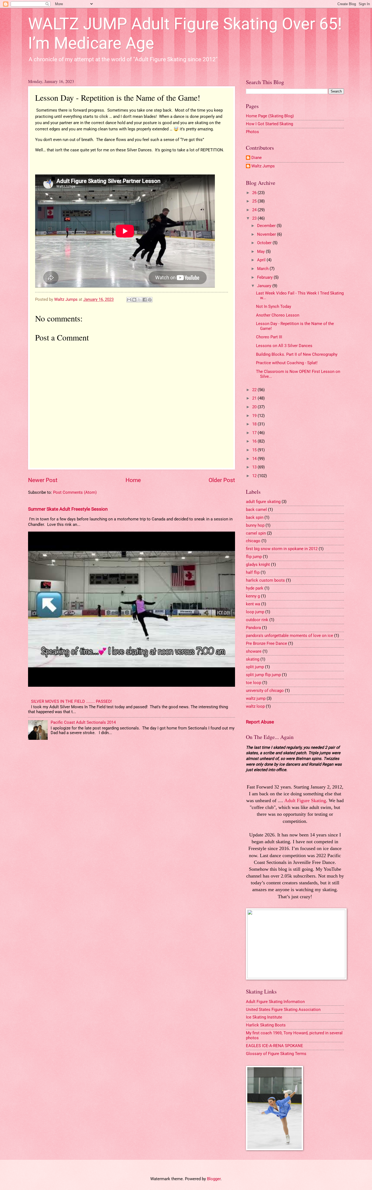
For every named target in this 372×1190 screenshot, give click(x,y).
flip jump (254, 556)
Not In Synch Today (273, 306)
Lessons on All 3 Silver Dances (284, 345)
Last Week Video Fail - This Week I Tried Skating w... (300, 295)
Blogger (214, 1178)
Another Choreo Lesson (277, 315)
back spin (254, 517)
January (264, 285)
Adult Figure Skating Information (275, 1001)
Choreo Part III (269, 337)
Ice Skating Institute (264, 1017)
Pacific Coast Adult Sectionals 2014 (83, 722)
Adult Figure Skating (305, 800)
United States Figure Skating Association (283, 1009)
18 (255, 424)
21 (255, 398)
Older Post (222, 480)
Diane (256, 157)
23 (255, 218)
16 (255, 441)
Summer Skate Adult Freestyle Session (68, 509)
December (267, 225)
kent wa (253, 604)
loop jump (255, 611)
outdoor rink (257, 619)
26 (255, 192)
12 (255, 475)
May (261, 251)
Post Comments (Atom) (75, 492)
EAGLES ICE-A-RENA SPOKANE (274, 1045)
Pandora (253, 627)
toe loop (253, 682)
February (265, 277)
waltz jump (256, 698)
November (267, 234)
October (265, 242)
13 (255, 467)
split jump (255, 666)
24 (255, 209)
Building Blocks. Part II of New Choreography (296, 354)
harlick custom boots (265, 580)
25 (255, 201)
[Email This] (129, 299)
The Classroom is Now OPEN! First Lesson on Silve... (298, 374)
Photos (252, 131)
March (263, 268)
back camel (256, 509)
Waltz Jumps (263, 166)
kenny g (253, 596)
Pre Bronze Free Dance (266, 643)
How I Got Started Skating (269, 123)
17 (255, 432)
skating (252, 659)
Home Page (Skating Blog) (270, 116)
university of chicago (265, 690)
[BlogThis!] (134, 299)
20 (255, 406)
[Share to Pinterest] (150, 299)
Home (133, 480)
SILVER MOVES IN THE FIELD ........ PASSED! (71, 701)
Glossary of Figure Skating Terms (276, 1053)
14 (255, 458)
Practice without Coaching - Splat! (287, 362)
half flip (253, 572)
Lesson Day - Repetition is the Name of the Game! (295, 326)
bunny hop (255, 525)
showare (253, 651)
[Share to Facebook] (144, 299)
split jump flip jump (263, 674)
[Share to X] (139, 299)
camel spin (256, 533)
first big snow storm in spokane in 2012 (282, 548)
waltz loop (255, 706)
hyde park (254, 588)
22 (255, 389)
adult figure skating (263, 501)
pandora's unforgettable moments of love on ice (289, 635)
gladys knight (258, 564)
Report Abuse (260, 722)
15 (255, 449)
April (262, 259)
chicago (253, 540)
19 (255, 415)
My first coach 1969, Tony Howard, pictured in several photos (294, 1035)
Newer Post (42, 480)
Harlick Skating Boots (266, 1025)
